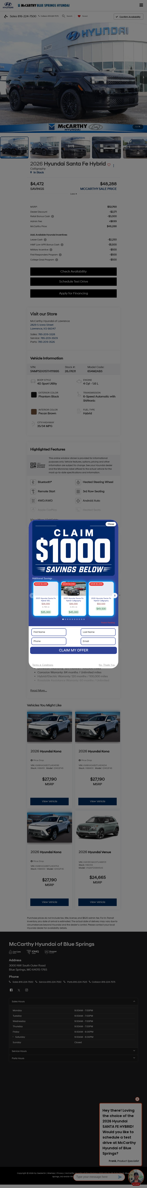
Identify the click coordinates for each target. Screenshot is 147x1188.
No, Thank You (107, 665)
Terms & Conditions (42, 665)
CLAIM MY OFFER (73, 650)
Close (111, 524)
